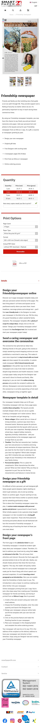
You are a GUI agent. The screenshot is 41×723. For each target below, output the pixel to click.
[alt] (20, 81)
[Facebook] (4, 718)
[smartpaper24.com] (11, 3)
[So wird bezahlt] (20, 709)
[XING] (34, 718)
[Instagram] (12, 718)
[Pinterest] (19, 718)
